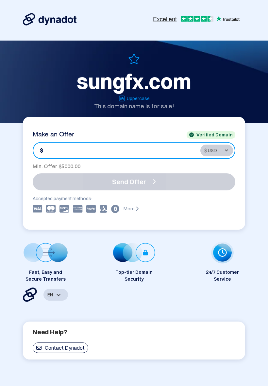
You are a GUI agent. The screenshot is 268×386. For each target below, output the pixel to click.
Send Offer (129, 182)
